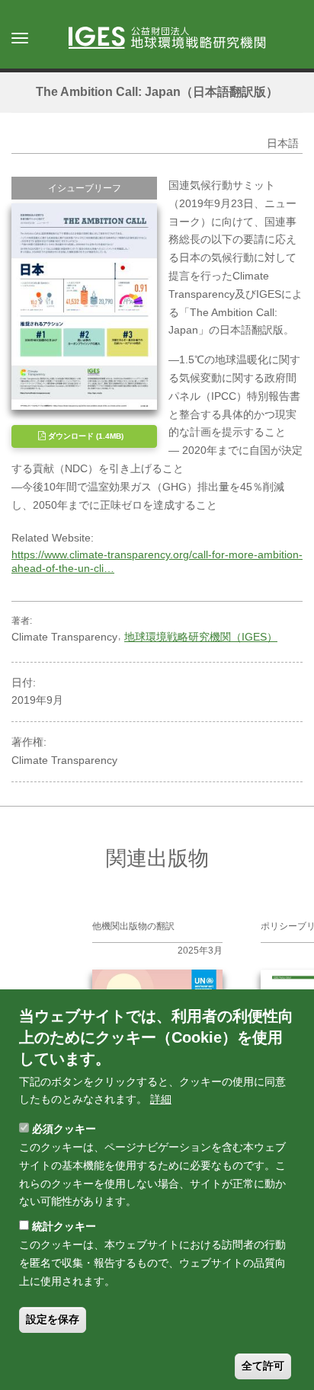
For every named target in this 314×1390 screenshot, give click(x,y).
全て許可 (263, 1366)
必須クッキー (64, 1129)
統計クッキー (64, 1226)
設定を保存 (52, 1319)
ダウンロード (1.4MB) (84, 436)
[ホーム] (174, 39)
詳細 (160, 1099)
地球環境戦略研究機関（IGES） (200, 637)
